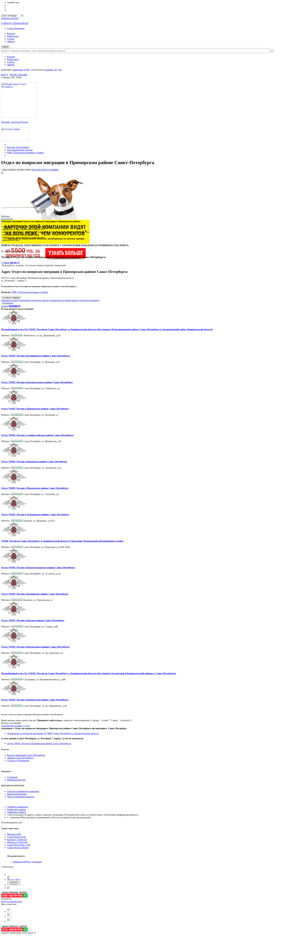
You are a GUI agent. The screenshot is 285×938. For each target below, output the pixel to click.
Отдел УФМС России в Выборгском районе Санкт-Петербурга (34, 699)
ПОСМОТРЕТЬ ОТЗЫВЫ (45, 170)
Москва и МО (14, 834)
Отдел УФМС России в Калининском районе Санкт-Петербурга (35, 356)
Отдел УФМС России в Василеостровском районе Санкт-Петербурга (38, 567)
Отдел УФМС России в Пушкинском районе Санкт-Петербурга (35, 514)
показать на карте (10, 300)
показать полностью (14, 251)
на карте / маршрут (11, 297)
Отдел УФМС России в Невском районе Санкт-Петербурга (32, 620)
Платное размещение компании (23, 791)
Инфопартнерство (16, 780)
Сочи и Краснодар (16, 837)
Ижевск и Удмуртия (17, 842)
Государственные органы (20, 150)
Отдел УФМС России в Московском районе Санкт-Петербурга (34, 488)
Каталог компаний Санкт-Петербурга (26, 755)
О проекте (12, 777)
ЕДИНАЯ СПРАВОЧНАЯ (14, 23)
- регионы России (14, 122)
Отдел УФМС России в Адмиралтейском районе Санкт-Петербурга (37, 435)
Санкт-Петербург (16, 28)
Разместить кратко (16, 809)
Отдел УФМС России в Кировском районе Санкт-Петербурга (34, 461)
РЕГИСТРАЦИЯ (18, 75)
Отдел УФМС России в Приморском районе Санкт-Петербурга (35, 408)
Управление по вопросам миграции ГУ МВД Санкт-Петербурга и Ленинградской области (53, 733)
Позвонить (7, 303)
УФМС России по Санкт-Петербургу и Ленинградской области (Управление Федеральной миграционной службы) (62, 541)
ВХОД (4, 75)
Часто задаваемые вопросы (20, 796)
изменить (9, 18)
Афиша (10, 41)
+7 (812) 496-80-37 (10, 262)
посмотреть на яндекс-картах (34, 300)
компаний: (21, 69)
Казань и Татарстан (17, 839)
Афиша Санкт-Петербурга (20, 758)
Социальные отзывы (15, 725)
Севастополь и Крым (17, 847)
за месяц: (53, 69)
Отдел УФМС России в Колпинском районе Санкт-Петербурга (34, 594)
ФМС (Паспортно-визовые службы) (25, 152)
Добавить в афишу (16, 812)
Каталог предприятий (18, 147)
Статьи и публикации (18, 760)
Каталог (11, 33)
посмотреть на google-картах (64, 300)
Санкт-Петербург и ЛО (19, 845)
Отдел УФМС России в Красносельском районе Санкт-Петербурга (37, 382)
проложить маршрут (89, 300)
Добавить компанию (17, 807)
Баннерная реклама (17, 794)
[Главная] (8, 144)
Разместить (12, 36)
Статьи (10, 38)
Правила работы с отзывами (27, 861)
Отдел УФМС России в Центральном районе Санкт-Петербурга (35, 647)
